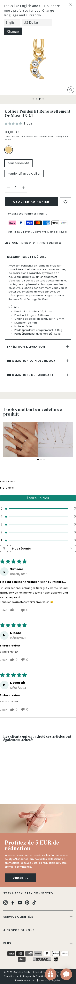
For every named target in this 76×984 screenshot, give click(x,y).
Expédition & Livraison (26, 347)
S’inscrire (20, 877)
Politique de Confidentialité (37, 976)
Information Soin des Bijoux (31, 361)
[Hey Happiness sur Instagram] (5, 902)
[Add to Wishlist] (65, 201)
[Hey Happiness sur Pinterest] (27, 902)
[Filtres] (4, 548)
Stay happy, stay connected (28, 893)
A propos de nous (18, 930)
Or (8, 150)
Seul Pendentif (18, 163)
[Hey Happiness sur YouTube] (20, 902)
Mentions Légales (50, 980)
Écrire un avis (38, 498)
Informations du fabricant (30, 375)
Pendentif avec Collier (24, 174)
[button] (14, 123)
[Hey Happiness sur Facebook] (13, 902)
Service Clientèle (18, 917)
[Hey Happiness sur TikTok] (34, 902)
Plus (7, 943)
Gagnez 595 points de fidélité (27, 213)
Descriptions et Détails (27, 257)
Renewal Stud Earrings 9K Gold (28, 299)
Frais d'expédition (29, 136)
